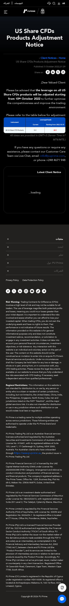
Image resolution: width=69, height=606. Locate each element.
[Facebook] (47, 72)
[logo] (36, 11)
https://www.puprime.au (27, 453)
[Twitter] (57, 72)
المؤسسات (19, 3)
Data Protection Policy (33, 280)
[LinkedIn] (52, 72)
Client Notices (48, 58)
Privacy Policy (12, 280)
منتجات (59, 239)
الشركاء (7, 3)
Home (62, 58)
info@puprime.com (52, 156)
